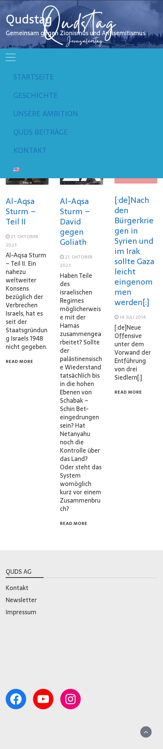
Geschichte (35, 95)
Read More (19, 361)
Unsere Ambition (45, 114)
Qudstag (29, 19)
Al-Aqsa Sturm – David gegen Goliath (75, 222)
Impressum (21, 612)
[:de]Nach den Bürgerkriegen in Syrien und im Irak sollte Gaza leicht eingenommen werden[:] (134, 251)
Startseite (33, 77)
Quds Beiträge (40, 132)
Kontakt (30, 150)
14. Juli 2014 (132, 317)
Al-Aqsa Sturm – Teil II (21, 211)
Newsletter (21, 600)
